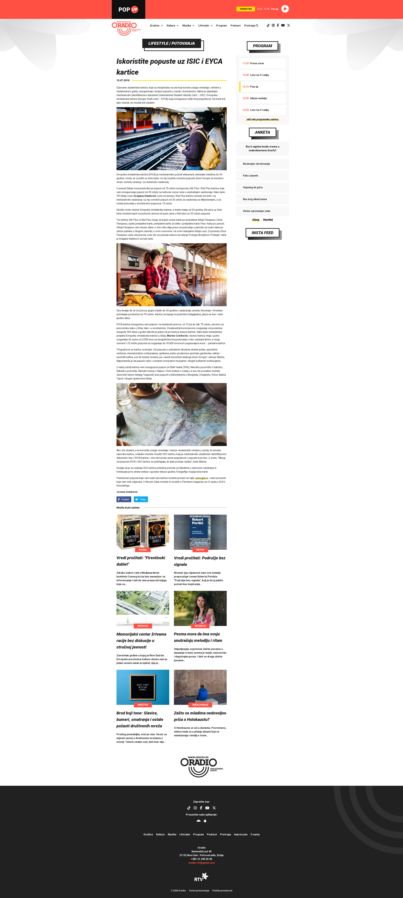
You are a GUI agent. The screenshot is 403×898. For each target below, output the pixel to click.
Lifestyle (203, 25)
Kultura (171, 25)
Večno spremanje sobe (256, 211)
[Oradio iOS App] (205, 821)
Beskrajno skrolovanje (256, 163)
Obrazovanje (200, 705)
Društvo (154, 25)
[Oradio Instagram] (273, 25)
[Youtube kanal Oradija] (283, 25)
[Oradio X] (288, 25)
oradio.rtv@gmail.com (201, 862)
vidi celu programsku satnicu (262, 119)
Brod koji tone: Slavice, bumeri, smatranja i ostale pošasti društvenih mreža (139, 719)
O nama (255, 834)
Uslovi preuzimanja (199, 890)
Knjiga (143, 549)
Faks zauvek (250, 175)
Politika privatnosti (222, 890)
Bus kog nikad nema (255, 199)
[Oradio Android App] (199, 821)
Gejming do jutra (253, 187)
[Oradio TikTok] (268, 25)
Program (221, 25)
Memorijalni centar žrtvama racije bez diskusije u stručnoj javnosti (141, 640)
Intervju (142, 626)
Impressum (240, 834)
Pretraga (250, 25)
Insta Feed (262, 232)
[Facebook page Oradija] (278, 25)
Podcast (236, 25)
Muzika (186, 25)
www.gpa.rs (201, 478)
